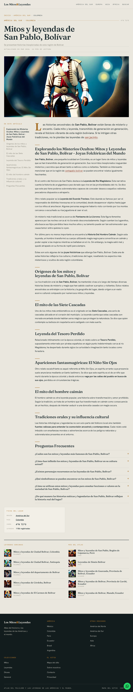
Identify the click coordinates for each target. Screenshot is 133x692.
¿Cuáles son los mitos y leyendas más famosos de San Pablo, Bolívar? (72, 454)
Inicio (7, 15)
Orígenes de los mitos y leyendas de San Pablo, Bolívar (16, 146)
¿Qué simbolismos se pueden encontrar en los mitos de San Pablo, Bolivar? (75, 478)
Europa (99, 4)
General (7, 677)
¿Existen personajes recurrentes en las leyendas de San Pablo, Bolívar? (73, 471)
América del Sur (84, 4)
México (50, 626)
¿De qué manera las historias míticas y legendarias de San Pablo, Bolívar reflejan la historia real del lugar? (79, 498)
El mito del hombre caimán (17, 174)
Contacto (51, 672)
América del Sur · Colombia (20, 20)
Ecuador (50, 640)
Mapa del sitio (53, 662)
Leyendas (8, 667)
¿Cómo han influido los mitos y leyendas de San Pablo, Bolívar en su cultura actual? (76, 462)
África (116, 4)
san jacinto (91, 137)
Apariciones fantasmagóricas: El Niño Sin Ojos (18, 167)
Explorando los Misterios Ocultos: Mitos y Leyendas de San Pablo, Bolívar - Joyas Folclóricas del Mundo (17, 134)
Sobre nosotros (54, 667)
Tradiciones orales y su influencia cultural (16, 180)
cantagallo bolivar (74, 170)
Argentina (51, 650)
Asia (107, 4)
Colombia (38, 15)
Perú (49, 636)
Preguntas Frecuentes (15, 186)
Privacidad (51, 677)
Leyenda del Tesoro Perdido (18, 160)
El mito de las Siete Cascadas (14, 154)
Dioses (7, 672)
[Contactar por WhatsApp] (127, 686)
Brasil (49, 645)
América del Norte (98, 626)
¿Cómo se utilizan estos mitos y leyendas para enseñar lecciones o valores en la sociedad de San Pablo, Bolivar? (77, 487)
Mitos (6, 662)
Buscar (125, 4)
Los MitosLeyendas (17, 4)
